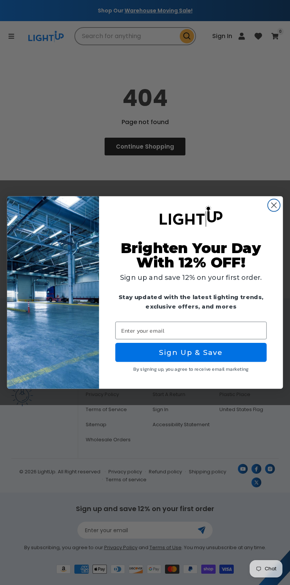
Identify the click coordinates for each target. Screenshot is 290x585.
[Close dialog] (274, 205)
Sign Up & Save (191, 352)
